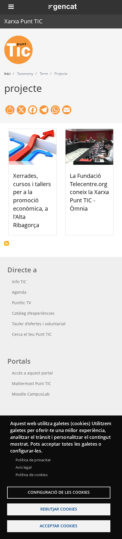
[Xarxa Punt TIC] (20, 50)
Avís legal (23, 467)
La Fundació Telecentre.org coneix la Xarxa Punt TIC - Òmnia (89, 192)
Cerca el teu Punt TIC (32, 334)
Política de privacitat (33, 459)
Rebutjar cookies (58, 509)
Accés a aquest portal (32, 373)
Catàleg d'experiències (33, 313)
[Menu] (11, 7)
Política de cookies (32, 474)
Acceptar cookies (58, 525)
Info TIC (19, 281)
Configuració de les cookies (59, 492)
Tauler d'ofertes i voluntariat (39, 323)
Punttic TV (21, 302)
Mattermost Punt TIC (31, 383)
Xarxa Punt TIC (23, 21)
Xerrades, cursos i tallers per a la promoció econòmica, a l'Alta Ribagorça (32, 200)
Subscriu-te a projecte (6, 243)
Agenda (19, 292)
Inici (7, 73)
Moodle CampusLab (31, 394)
